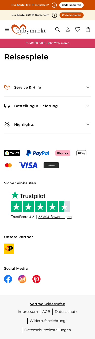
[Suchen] (57, 29)
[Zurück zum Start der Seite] (86, 303)
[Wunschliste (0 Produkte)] (78, 29)
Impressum (28, 311)
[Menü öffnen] (7, 29)
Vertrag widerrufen (47, 304)
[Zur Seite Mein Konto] (68, 29)
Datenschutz (66, 311)
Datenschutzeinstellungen (47, 330)
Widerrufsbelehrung (48, 320)
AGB (46, 311)
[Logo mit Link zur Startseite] (28, 29)
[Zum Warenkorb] (88, 29)
